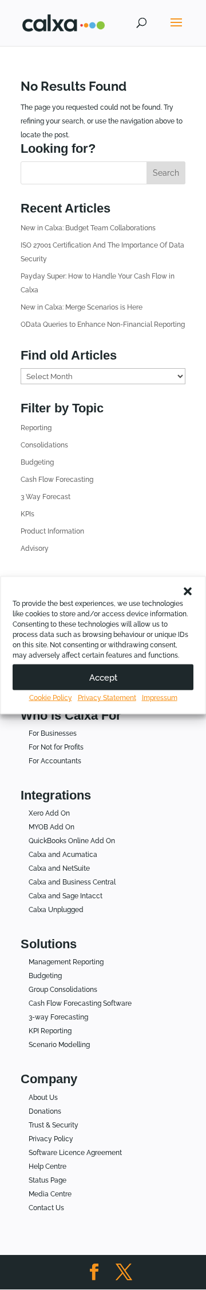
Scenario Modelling (59, 1045)
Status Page (47, 1180)
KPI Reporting (50, 1031)
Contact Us (46, 1208)
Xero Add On (49, 813)
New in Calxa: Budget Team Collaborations (88, 228)
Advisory (35, 548)
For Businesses (53, 733)
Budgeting (37, 462)
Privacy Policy (51, 1139)
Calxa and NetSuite (59, 868)
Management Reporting (66, 962)
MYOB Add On (51, 827)
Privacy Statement (107, 698)
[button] (187, 591)
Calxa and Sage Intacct (65, 896)
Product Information (52, 531)
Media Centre (50, 1194)
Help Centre (47, 1166)
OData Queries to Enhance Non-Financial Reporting (103, 324)
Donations (45, 1111)
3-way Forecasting (58, 1017)
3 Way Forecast (45, 497)
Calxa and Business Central (72, 882)
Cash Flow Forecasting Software (80, 1003)
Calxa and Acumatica (63, 855)
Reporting (36, 428)
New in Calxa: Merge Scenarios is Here (81, 307)
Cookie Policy (50, 698)
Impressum (159, 698)
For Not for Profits (56, 747)
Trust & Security (53, 1125)
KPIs (27, 514)
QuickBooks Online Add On (72, 841)
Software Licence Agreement (75, 1153)
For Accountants (55, 761)
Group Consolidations (63, 990)
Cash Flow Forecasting (57, 480)
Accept (103, 677)
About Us (43, 1098)
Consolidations (44, 445)
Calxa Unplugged (56, 910)
